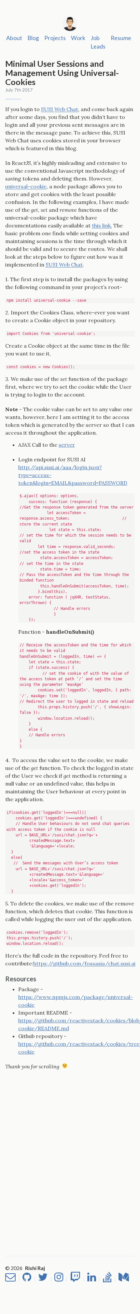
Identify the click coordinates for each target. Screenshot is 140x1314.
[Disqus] (70, 1151)
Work (78, 38)
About (14, 38)
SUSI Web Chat (59, 109)
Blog (33, 38)
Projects (55, 38)
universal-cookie (26, 186)
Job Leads (98, 42)
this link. (102, 225)
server (67, 444)
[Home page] (70, 22)
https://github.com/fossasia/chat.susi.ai (84, 963)
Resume (121, 38)
